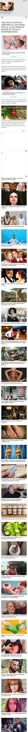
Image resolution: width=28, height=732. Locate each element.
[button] (26, 18)
